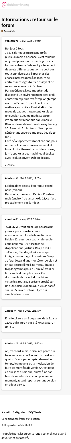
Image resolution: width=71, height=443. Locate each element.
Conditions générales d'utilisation (20, 418)
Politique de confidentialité (16, 425)
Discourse (24, 434)
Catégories (19, 412)
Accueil (5, 412)
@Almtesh (12, 227)
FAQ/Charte (34, 412)
